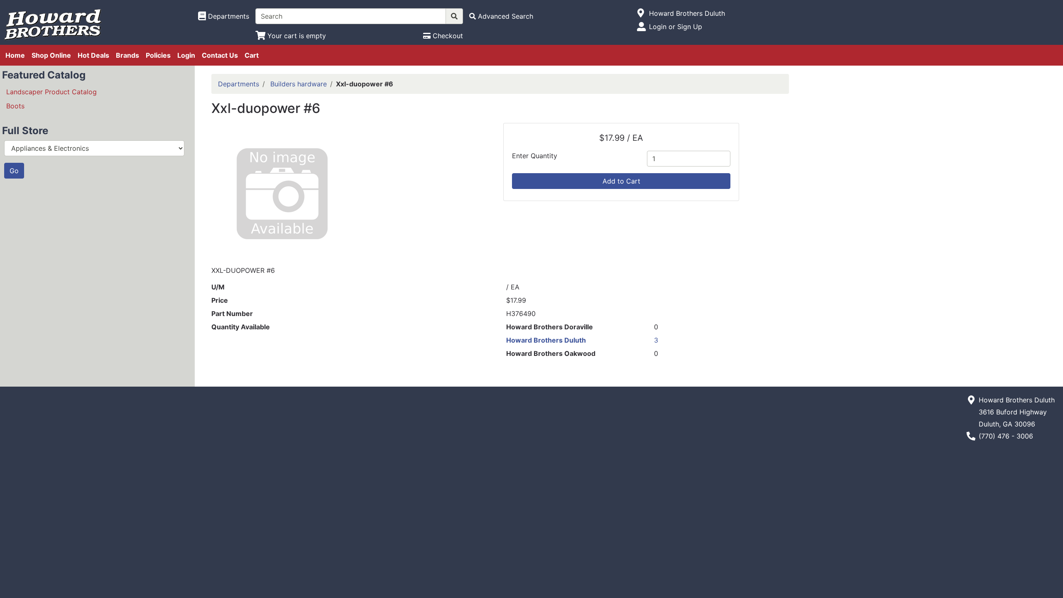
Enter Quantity (534, 156)
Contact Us (220, 55)
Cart (252, 55)
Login (186, 55)
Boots (15, 106)
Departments (238, 84)
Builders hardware (298, 84)
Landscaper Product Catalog (51, 92)
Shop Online (51, 55)
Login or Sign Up (675, 26)
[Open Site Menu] (641, 13)
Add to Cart (621, 181)
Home (15, 55)
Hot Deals (93, 55)
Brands (127, 55)
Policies (158, 55)
